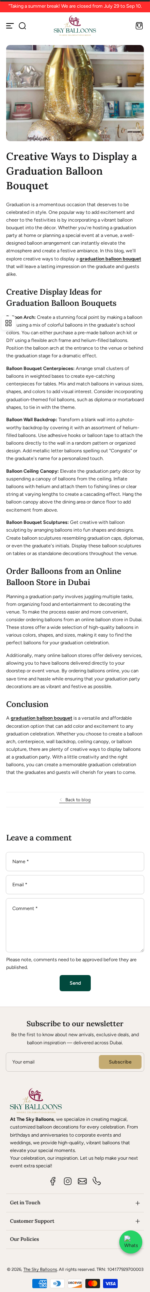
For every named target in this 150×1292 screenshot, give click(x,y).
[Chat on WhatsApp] (130, 1242)
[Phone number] (97, 1181)
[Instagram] (67, 1181)
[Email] (82, 1181)
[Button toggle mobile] (10, 25)
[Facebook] (53, 1181)
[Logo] (75, 25)
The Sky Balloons (40, 1269)
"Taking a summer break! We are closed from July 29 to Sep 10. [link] (75, 6)
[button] (22, 25)
